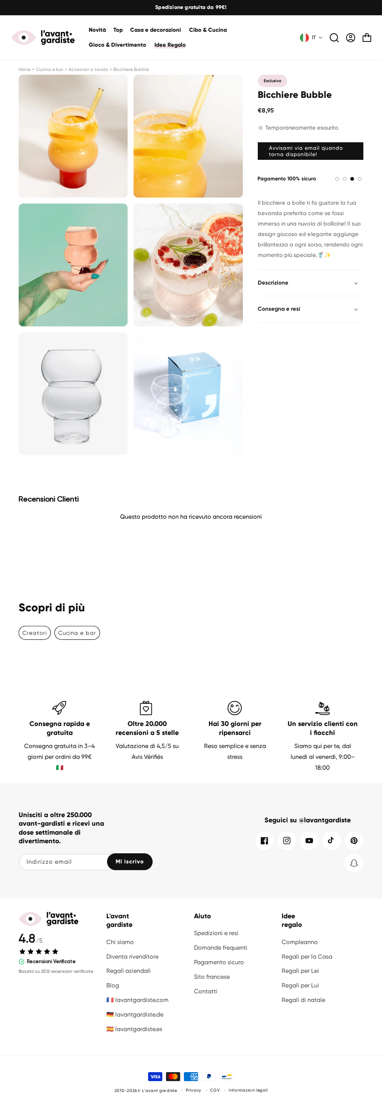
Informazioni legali (248, 1090)
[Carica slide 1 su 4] (337, 179)
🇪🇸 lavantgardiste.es (134, 1029)
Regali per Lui (300, 985)
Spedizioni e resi (216, 933)
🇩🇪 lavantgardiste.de (134, 1014)
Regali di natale (303, 999)
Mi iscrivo (130, 861)
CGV (215, 1090)
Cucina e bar (49, 69)
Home (25, 69)
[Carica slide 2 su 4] (344, 179)
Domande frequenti (220, 947)
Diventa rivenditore (132, 956)
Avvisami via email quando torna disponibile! (306, 151)
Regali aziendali (128, 970)
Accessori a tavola (88, 69)
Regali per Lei (300, 970)
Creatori (34, 633)
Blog (112, 985)
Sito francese (212, 976)
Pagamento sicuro (219, 962)
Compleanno (300, 942)
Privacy (193, 1090)
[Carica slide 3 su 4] (352, 179)
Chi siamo (120, 942)
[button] (155, 30)
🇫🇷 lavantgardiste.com (137, 999)
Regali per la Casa (307, 956)
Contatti (205, 991)
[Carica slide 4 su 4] (359, 179)
